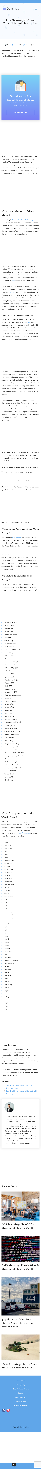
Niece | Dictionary (11, 1088)
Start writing (18, 112)
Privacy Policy (20, 1385)
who (13, 280)
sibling (11, 292)
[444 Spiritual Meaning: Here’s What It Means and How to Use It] (20, 1296)
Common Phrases (20, 1401)
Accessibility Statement (20, 1406)
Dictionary (16, 537)
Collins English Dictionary (22, 220)
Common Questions (31, 45)
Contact (20, 1393)
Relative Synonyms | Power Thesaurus (18, 1085)
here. (32, 1143)
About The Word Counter (20, 1389)
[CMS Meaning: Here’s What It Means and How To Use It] (20, 1249)
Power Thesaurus (23, 833)
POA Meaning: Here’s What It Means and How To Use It (20, 1226)
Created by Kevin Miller (20, 1427)
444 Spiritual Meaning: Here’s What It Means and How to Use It (17, 1323)
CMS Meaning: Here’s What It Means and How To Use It (20, 1267)
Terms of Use (20, 1381)
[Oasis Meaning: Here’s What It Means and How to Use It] (20, 1347)
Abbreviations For (20, 1397)
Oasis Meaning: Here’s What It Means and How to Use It (20, 1365)
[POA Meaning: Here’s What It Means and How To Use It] (20, 1206)
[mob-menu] (36, 8)
